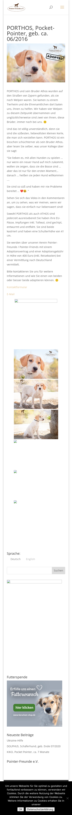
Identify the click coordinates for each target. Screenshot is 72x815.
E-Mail (11, 294)
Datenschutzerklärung (40, 809)
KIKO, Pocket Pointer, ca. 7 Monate (28, 752)
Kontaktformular (17, 287)
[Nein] (67, 798)
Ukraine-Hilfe (15, 740)
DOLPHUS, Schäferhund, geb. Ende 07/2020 (34, 746)
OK (20, 809)
